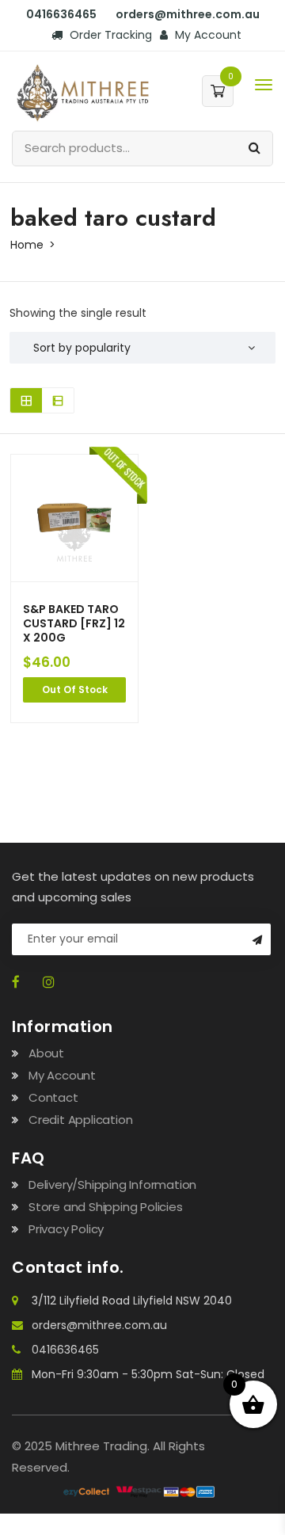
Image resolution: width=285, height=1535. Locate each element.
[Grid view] (26, 400)
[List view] (58, 400)
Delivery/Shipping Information (112, 1184)
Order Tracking (109, 35)
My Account (206, 35)
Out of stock (75, 689)
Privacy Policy (66, 1229)
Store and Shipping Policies (105, 1206)
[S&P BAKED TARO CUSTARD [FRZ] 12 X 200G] (74, 518)
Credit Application (80, 1119)
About (46, 1053)
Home (27, 245)
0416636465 (65, 1350)
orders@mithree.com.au (99, 1325)
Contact (53, 1097)
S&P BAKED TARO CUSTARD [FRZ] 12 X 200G (74, 623)
